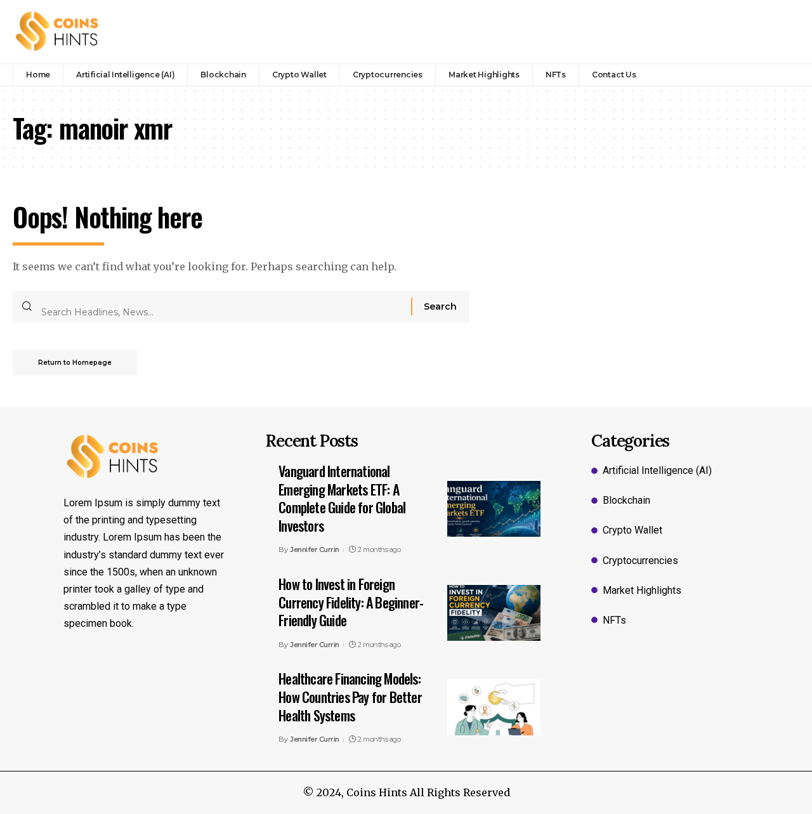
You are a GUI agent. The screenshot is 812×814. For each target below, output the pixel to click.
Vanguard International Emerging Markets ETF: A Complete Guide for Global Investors (341, 498)
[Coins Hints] (57, 32)
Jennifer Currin (314, 549)
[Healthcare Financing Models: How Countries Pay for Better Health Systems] (493, 707)
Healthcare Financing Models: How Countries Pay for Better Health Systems (350, 696)
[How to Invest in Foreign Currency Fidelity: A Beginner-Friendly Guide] (493, 613)
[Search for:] (221, 306)
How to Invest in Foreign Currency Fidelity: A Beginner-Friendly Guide (350, 602)
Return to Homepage (75, 362)
